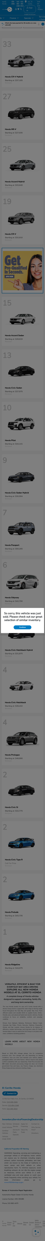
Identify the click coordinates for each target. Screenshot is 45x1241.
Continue (22, 627)
